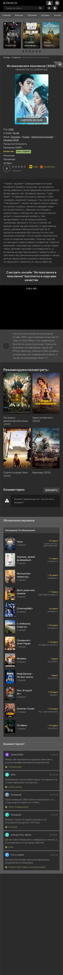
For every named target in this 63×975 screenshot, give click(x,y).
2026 (11, 129)
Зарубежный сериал (42, 136)
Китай (16, 132)
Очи (10, 847)
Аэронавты (15, 787)
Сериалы (32, 15)
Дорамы (45, 15)
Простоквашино (18, 807)
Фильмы (19, 15)
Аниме (57, 15)
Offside (12, 827)
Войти (49, 3)
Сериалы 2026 (11, 139)
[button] (23, 51)
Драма (25, 136)
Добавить (51, 490)
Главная (6, 15)
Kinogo (6, 57)
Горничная (15, 767)
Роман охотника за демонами (26, 867)
